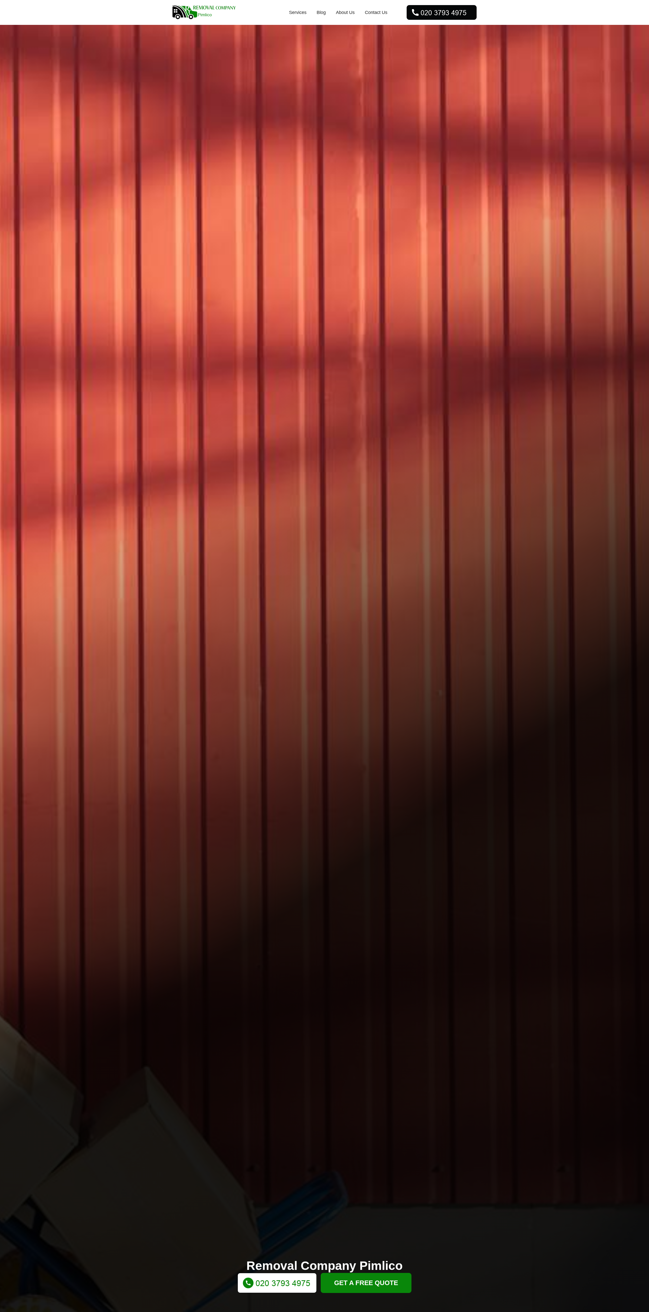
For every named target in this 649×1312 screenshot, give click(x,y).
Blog (321, 12)
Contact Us (376, 12)
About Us (345, 12)
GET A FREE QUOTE (366, 1283)
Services (298, 12)
